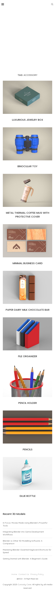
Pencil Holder (27, 403)
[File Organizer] (27, 333)
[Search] (52, 4)
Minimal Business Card (28, 263)
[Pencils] (27, 427)
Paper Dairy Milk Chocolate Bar (28, 310)
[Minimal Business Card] (27, 240)
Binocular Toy (27, 166)
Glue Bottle (27, 496)
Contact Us (23, 574)
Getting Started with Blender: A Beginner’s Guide (25, 558)
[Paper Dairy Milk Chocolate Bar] (27, 287)
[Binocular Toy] (27, 143)
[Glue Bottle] (27, 473)
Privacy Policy (37, 574)
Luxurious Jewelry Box (27, 120)
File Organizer (27, 356)
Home (14, 574)
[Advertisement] (27, 37)
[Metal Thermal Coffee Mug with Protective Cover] (27, 190)
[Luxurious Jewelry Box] (27, 97)
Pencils (27, 449)
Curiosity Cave (24, 584)
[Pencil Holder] (27, 380)
